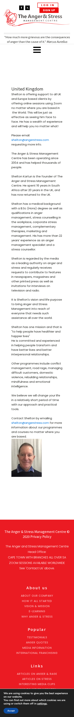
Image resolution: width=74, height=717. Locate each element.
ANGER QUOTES (37, 642)
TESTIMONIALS (37, 637)
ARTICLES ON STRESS (37, 679)
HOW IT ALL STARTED (37, 601)
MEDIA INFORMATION (37, 647)
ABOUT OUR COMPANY (37, 595)
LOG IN (47, 5)
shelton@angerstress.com (30, 140)
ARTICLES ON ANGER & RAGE (37, 674)
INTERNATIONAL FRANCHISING (37, 653)
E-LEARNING (37, 611)
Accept (11, 710)
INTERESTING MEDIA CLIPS (37, 684)
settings (42, 703)
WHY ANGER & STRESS (37, 616)
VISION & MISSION (37, 606)
